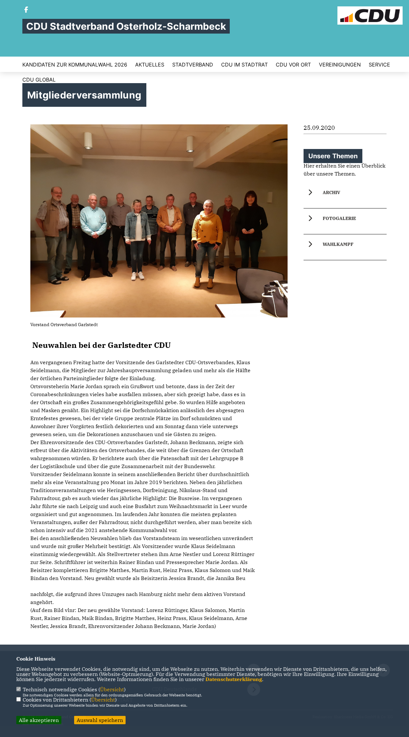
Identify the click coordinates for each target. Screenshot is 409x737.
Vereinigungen (340, 64)
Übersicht (112, 689)
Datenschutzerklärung (233, 679)
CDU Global (39, 79)
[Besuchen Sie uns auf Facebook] (26, 10)
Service (379, 64)
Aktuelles (149, 64)
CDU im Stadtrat (244, 64)
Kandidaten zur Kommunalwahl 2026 (74, 64)
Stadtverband (192, 64)
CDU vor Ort (293, 64)
